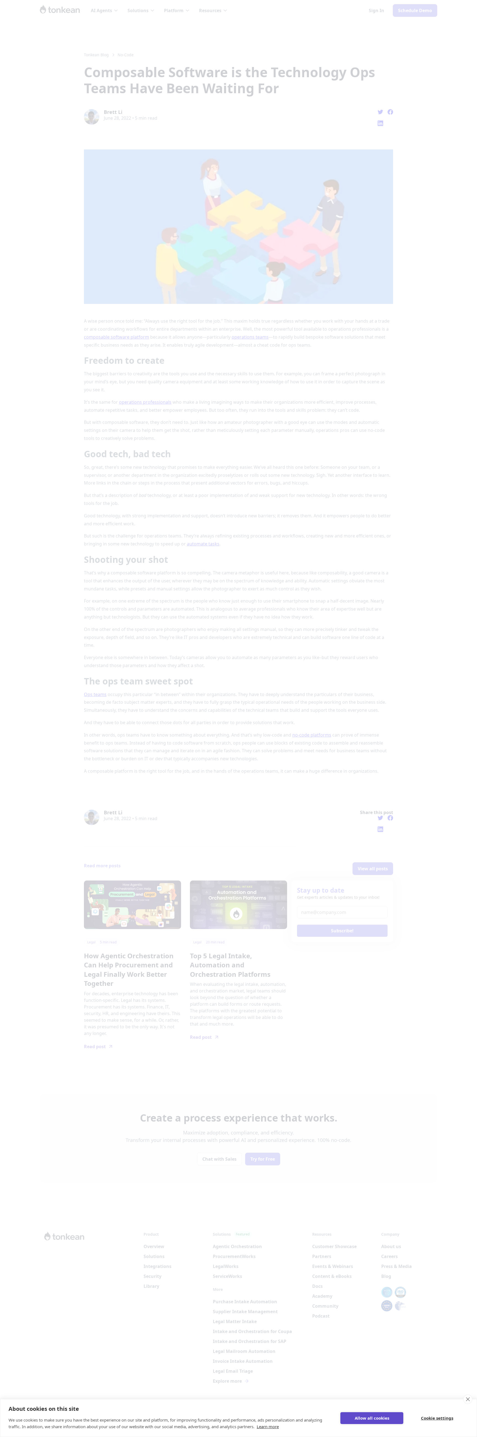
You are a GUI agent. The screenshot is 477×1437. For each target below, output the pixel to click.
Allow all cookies (372, 1418)
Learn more (268, 1426)
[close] (467, 1399)
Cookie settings (437, 1418)
